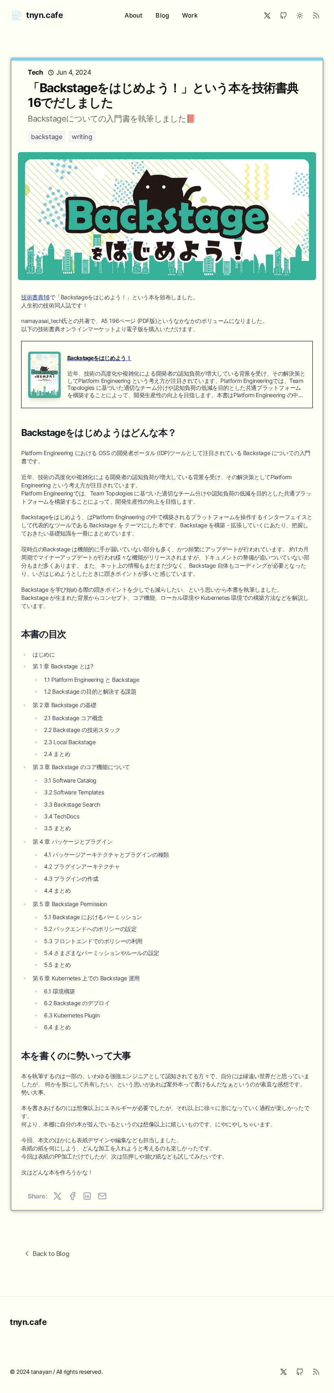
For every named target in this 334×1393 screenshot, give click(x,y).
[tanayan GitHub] (283, 15)
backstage (46, 137)
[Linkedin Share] (87, 1196)
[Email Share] (102, 1196)
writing (82, 137)
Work (190, 15)
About (134, 15)
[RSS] (316, 1372)
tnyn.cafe (28, 1322)
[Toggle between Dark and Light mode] (300, 15)
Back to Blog (51, 1253)
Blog (162, 15)
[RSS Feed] (316, 15)
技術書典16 (35, 297)
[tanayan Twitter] (267, 15)
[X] (283, 1372)
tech (36, 72)
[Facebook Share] (72, 1196)
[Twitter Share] (57, 1196)
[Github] (300, 1372)
